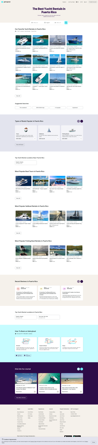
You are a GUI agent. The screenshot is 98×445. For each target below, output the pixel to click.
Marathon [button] (61, 431)
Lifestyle (50, 413)
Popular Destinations (64, 409)
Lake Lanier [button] (62, 413)
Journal (51, 409)
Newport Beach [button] (63, 421)
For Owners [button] (30, 413)
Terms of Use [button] (33, 441)
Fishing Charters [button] (42, 415)
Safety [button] (29, 417)
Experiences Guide (52, 415)
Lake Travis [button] (62, 419)
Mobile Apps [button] (30, 415)
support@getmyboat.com (75, 415)
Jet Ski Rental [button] (41, 413)
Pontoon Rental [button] (41, 419)
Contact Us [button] (19, 430)
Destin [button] (61, 429)
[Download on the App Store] (19, 355)
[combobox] (36, 22)
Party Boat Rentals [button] (42, 428)
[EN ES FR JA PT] (77, 2)
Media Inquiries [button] (20, 415)
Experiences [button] (41, 409)
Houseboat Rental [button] (42, 417)
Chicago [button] (61, 423)
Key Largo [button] (62, 427)
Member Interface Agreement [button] (20, 426)
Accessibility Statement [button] (21, 423)
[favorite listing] (30, 46)
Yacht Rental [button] (41, 421)
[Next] (81, 121)
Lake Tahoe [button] (62, 415)
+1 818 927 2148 (74, 413)
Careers (18, 413)
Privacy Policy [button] (20, 419)
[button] (71, 2)
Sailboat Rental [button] (41, 423)
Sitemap (18, 428)
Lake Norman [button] (62, 425)
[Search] (66, 22)
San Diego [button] (62, 417)
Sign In (85, 2)
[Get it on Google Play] (27, 355)
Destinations (51, 417)
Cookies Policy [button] (20, 421)
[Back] (78, 121)
